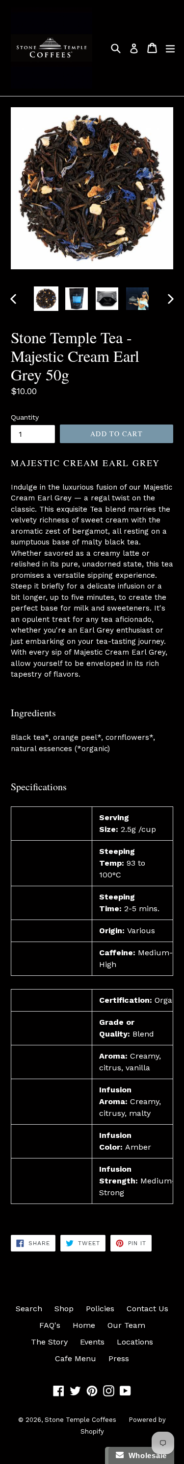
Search (29, 1308)
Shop (64, 1308)
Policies (100, 1308)
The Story (49, 1341)
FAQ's (49, 1325)
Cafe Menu (75, 1358)
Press (118, 1358)
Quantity (25, 417)
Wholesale (145, 1455)
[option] (46, 298)
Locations (135, 1341)
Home (84, 1325)
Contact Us (147, 1308)
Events (92, 1341)
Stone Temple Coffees (80, 1419)
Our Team (126, 1325)
